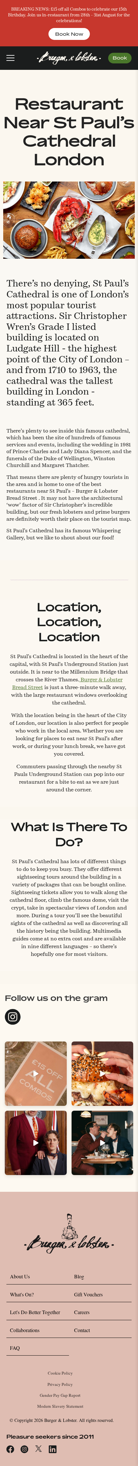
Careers (82, 1312)
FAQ (15, 1347)
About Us (20, 1276)
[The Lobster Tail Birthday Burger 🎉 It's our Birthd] (103, 1073)
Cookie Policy (60, 1373)
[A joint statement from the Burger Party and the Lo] (36, 1143)
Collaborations (24, 1330)
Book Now (69, 34)
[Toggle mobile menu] (10, 58)
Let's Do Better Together (35, 1312)
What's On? (22, 1294)
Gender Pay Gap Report (60, 1395)
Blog (79, 1276)
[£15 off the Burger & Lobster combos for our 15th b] (36, 1073)
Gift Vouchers (88, 1294)
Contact (82, 1330)
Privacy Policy (60, 1384)
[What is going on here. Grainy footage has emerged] (103, 1143)
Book (120, 58)
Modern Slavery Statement (60, 1406)
